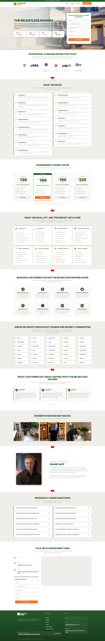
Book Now (23, 197)
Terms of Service (49, 629)
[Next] (54, 404)
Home (47, 617)
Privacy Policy (49, 626)
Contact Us (57, 633)
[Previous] (50, 404)
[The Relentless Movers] (19, 3)
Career (72, 3)
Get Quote (87, 3)
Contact (78, 3)
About (67, 3)
